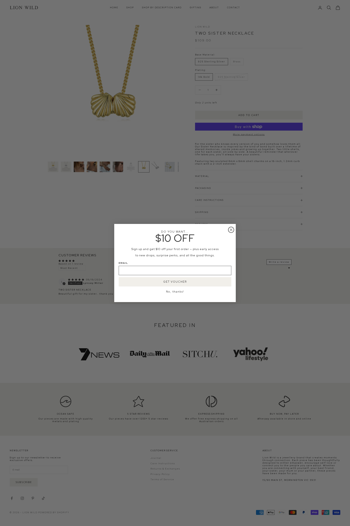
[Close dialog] (231, 230)
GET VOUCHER (175, 281)
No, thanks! (175, 291)
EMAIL (123, 263)
